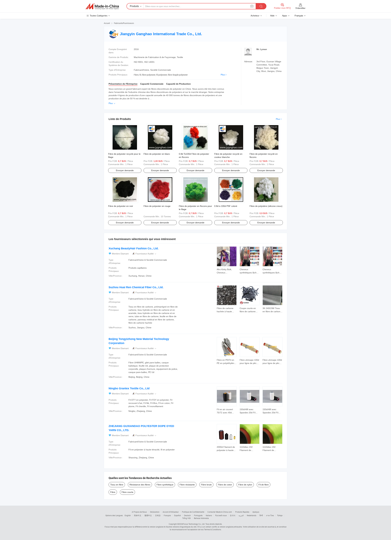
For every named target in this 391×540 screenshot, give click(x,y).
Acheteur (255, 15)
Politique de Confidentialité (193, 512)
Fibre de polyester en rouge (157, 206)
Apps (284, 15)
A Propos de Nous (139, 512)
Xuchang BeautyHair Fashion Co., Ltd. (134, 248)
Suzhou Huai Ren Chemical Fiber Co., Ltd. (136, 287)
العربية (241, 515)
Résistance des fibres (140, 484)
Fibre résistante (187, 484)
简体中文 (137, 515)
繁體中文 (148, 515)
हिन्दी (261, 515)
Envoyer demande (125, 170)
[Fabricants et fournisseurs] (102, 6)
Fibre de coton (225, 484)
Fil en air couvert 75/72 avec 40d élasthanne (225, 412)
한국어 (232, 515)
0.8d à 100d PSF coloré (225, 206)
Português (198, 515)
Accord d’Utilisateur (171, 512)
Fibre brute (206, 484)
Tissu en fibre (116, 484)
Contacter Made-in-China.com (219, 512)
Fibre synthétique (165, 484)
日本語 (158, 515)
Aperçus (255, 512)
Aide (272, 15)
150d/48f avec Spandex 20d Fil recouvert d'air (247, 412)
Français (167, 515)
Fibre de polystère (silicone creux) (266, 206)
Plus (223, 74)
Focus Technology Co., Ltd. (194, 524)
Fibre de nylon (245, 484)
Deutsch (187, 515)
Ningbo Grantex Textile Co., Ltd (129, 388)
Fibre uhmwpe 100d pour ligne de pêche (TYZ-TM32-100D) (249, 363)
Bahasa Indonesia (201, 518)
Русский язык (221, 515)
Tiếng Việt (186, 518)
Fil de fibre (263, 484)
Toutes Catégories (98, 15)
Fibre (112, 492)
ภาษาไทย (270, 515)
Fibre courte (127, 492)
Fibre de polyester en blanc (157, 154)
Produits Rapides (242, 512)
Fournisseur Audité (146, 253)
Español (177, 515)
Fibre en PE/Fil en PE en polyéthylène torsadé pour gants (226, 363)
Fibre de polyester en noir (120, 206)
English (128, 515)
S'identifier (300, 8)
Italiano (209, 515)
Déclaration (154, 512)
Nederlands (251, 515)
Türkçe (279, 515)
